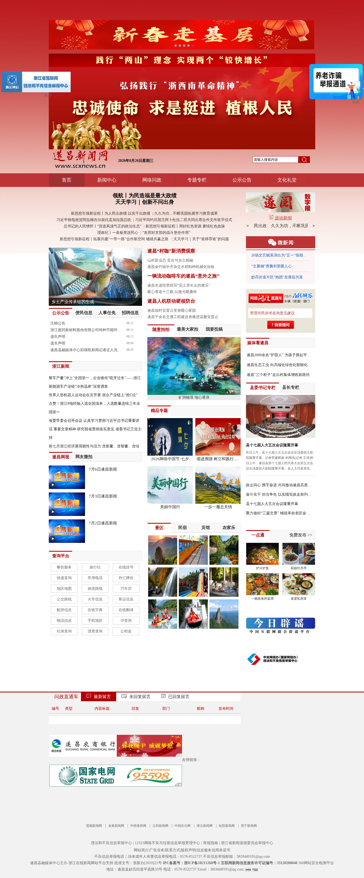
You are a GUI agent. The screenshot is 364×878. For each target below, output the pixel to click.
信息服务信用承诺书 (213, 850)
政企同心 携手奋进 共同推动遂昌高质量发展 (279, 485)
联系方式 (172, 850)
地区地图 (64, 589)
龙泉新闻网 (116, 826)
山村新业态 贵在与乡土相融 (170, 260)
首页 (66, 180)
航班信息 (64, 610)
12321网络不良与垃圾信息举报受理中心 (167, 843)
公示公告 (242, 180)
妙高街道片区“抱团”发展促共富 (277, 266)
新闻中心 (106, 180)
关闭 (355, 102)
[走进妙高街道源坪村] (95, 276)
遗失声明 (57, 337)
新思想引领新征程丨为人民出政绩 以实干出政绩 (110, 213)
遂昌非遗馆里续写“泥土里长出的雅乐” (178, 285)
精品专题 (159, 410)
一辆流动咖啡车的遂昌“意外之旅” (183, 276)
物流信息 (64, 621)
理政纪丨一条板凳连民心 (117, 233)
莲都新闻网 (94, 826)
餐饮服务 (64, 567)
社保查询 (64, 631)
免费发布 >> (300, 535)
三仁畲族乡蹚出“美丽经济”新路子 (279, 277)
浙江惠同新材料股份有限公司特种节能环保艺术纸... (87, 330)
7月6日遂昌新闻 (103, 469)
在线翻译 (126, 610)
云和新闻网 (160, 826)
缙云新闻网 (205, 826)
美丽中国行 (170, 507)
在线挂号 (126, 567)
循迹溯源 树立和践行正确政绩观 (218, 459)
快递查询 (64, 578)
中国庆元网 (183, 826)
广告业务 (156, 850)
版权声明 (188, 850)
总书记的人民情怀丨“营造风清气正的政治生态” (102, 226)
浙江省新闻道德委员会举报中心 (247, 843)
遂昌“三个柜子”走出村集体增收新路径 (278, 375)
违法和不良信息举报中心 (111, 843)
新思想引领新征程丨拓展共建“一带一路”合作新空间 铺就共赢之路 (114, 239)
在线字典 (95, 610)
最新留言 (102, 696)
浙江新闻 (60, 366)
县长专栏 (290, 387)
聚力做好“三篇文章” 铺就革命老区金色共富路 (279, 513)
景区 (159, 528)
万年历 (126, 589)
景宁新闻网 (249, 826)
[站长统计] (251, 869)
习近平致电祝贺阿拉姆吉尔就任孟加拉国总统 (93, 220)
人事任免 (107, 312)
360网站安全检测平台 (316, 863)
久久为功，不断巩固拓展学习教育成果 (186, 213)
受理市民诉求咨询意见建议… (274, 313)
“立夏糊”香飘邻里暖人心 (271, 255)
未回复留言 (140, 696)
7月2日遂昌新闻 (103, 523)
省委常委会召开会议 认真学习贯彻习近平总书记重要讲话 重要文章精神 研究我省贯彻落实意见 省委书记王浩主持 (95, 429)
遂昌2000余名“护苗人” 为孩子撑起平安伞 (280, 355)
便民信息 (83, 312)
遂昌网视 (60, 457)
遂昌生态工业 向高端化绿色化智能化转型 (281, 365)
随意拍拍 (160, 329)
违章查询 (95, 631)
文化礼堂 (287, 180)
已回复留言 (178, 696)
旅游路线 (95, 589)
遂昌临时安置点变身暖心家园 (171, 310)
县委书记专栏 (263, 387)
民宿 (182, 527)
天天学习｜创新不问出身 (144, 202)
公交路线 (64, 599)
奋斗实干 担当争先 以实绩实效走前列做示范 (279, 494)
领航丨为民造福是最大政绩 (145, 195)
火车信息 (95, 599)
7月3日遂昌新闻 (103, 496)
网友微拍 (83, 456)
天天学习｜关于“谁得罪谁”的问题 (201, 239)
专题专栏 (197, 180)
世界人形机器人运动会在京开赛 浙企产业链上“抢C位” (93, 395)
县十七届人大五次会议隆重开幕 (272, 445)
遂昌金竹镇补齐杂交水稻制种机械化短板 (181, 267)
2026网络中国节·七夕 (170, 459)
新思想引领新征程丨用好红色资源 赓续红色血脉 (185, 226)
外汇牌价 (126, 578)
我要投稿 (214, 329)
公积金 (126, 631)
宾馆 (205, 527)
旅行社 (95, 567)
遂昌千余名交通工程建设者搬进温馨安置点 (182, 317)
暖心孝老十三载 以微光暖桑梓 (172, 292)
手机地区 (95, 621)
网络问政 (151, 180)
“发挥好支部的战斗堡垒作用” (166, 233)
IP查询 (126, 621)
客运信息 (126, 599)
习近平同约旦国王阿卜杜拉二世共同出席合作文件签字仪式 (183, 220)
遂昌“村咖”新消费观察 (171, 251)
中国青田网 (138, 826)
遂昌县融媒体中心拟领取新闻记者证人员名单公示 (87, 350)
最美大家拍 (187, 329)
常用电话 (95, 578)
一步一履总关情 (218, 507)
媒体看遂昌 (258, 342)
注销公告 (57, 323)
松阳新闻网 (227, 826)
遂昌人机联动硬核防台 (171, 301)
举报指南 (210, 843)
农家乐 (229, 527)
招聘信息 (130, 312)
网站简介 (141, 850)
